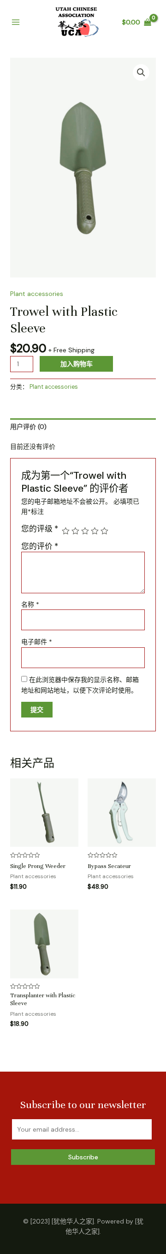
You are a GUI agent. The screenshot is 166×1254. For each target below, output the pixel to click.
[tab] (83, 426)
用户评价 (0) (28, 426)
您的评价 (39, 546)
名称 (30, 604)
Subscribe (83, 1157)
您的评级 (39, 529)
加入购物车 (76, 364)
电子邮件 (36, 642)
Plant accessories (36, 293)
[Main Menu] (15, 22)
